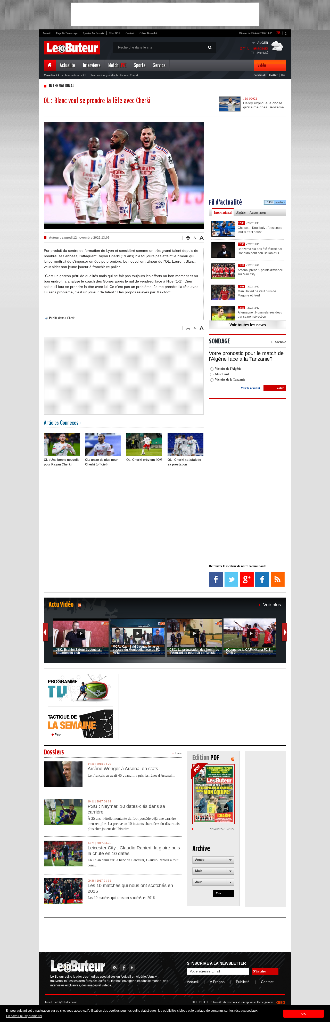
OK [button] (303, 1013)
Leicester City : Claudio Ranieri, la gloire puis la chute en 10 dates (134, 850)
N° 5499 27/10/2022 (222, 829)
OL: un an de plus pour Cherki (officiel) (101, 462)
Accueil (47, 33)
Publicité (243, 982)
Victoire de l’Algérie (228, 369)
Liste (178, 753)
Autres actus (258, 212)
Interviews (91, 65)
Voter (280, 388)
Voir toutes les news (247, 325)
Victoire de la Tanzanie (230, 379)
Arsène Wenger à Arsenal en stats (123, 768)
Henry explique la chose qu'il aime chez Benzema (263, 105)
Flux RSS (114, 33)
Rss (283, 74)
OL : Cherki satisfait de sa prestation (184, 462)
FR (278, 33)
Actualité (67, 65)
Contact (130, 33)
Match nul (222, 374)
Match (117, 65)
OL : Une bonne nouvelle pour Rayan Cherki (61, 462)
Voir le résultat (250, 388)
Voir (58, 734)
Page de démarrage (66, 33)
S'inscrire (259, 971)
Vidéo (262, 65)
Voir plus (272, 604)
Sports (139, 65)
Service (159, 65)
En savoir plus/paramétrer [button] (24, 1016)
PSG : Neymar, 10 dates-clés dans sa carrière (126, 809)
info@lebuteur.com (65, 1001)
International (72, 75)
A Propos (217, 982)
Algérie (240, 212)
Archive (280, 342)
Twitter (273, 74)
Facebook (259, 74)
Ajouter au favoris (93, 33)
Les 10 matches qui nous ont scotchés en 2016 (130, 888)
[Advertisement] (165, 14)
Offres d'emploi (148, 33)
